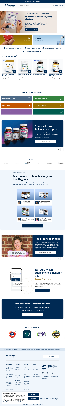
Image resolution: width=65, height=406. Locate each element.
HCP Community (18, 382)
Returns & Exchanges (26, 380)
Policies (34, 367)
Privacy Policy (6, 401)
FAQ (25, 367)
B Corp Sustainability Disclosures (18, 379)
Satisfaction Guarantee (26, 370)
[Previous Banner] (58, 149)
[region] (21, 398)
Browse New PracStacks (32, 226)
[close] (62, 1)
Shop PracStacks (9, 374)
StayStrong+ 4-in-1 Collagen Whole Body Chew (8, 75)
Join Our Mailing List (9, 390)
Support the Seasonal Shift (31, 29)
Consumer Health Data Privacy (37, 373)
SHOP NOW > (38, 1)
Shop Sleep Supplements (9, 383)
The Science (17, 384)
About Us (17, 367)
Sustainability (18, 375)
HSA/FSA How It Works (27, 373)
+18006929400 (45, 380)
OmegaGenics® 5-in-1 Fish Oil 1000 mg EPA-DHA (55, 75)
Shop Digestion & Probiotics (9, 377)
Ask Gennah (42, 290)
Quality (16, 373)
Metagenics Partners (8, 386)
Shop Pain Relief (9, 380)
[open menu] (2, 5)
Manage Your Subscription (27, 377)
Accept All (33, 394)
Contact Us (26, 389)
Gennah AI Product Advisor (9, 368)
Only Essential (33, 398)
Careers (16, 387)
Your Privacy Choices (35, 370)
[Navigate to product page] (25, 66)
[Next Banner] (61, 149)
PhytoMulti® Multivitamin (39, 74)
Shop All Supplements (9, 371)
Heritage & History (17, 370)
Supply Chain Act (36, 376)
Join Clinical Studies (26, 384)
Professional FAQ (27, 386)
